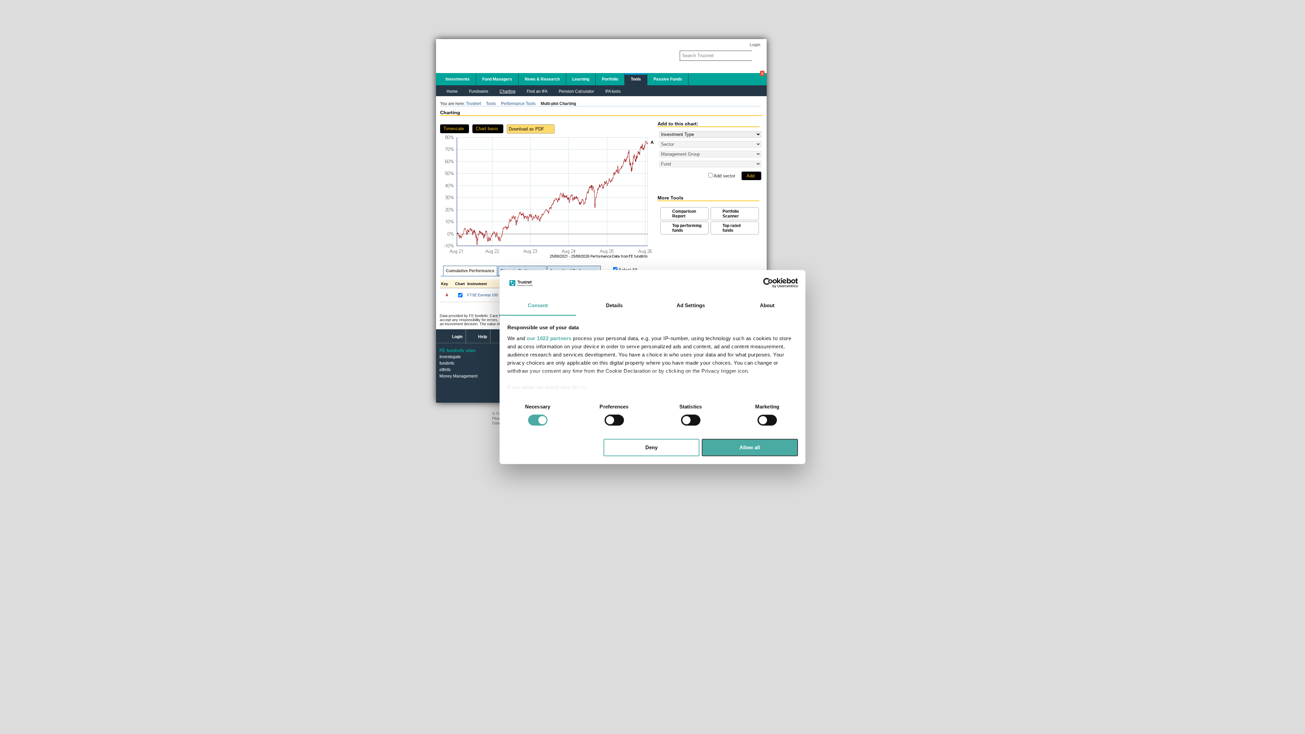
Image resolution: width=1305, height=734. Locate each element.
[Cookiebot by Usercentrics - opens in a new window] (768, 283)
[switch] (614, 420)
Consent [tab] (538, 305)
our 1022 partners (549, 338)
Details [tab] (614, 305)
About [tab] (767, 305)
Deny (651, 447)
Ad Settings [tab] (691, 305)
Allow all (750, 447)
